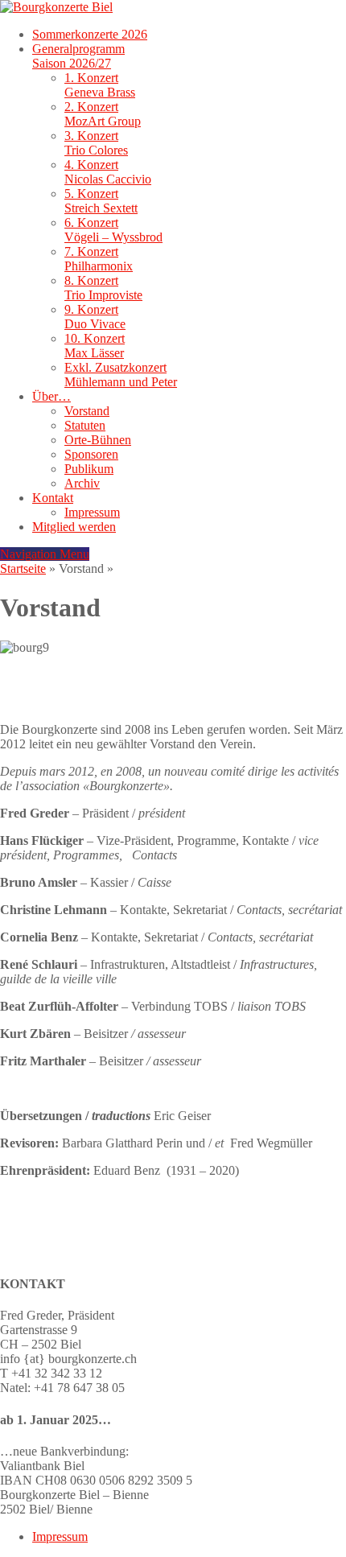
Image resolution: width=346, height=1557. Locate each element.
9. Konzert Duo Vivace (95, 317)
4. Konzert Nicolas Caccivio (107, 172)
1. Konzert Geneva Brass (99, 85)
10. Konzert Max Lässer (94, 346)
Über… (51, 396)
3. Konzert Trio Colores (96, 143)
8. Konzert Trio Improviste (103, 288)
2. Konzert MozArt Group (102, 114)
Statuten (84, 425)
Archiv (82, 483)
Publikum (88, 469)
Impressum (92, 512)
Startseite (23, 568)
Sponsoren (91, 454)
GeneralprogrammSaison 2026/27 (78, 56)
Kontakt (52, 498)
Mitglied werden (74, 526)
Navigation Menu (44, 554)
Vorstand (86, 411)
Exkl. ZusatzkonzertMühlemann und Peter (120, 374)
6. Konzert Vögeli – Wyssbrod (113, 230)
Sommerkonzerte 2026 (89, 34)
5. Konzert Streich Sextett (101, 201)
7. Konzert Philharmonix (98, 259)
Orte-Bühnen (97, 440)
